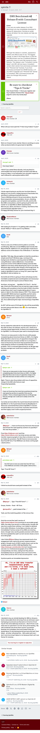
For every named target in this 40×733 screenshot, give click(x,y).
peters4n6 (9, 667)
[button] (3, 2)
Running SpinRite (22, 655)
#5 (38, 224)
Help (12, 727)
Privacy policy (6, 727)
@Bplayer (6, 425)
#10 (38, 456)
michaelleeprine (11, 655)
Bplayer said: (6, 367)
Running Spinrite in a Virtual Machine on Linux (22, 673)
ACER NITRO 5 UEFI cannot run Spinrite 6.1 (21, 699)
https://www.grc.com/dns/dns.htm (12, 547)
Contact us (15, 724)
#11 (38, 483)
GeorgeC (5, 10)
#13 (38, 615)
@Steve (11, 539)
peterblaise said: (8, 460)
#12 (38, 499)
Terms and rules (24, 724)
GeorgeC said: (7, 162)
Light (3, 721)
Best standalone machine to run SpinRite (20, 654)
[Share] (35, 124)
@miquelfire (7, 509)
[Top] (15, 727)
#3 (38, 158)
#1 (38, 124)
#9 (38, 423)
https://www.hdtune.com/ (9, 435)
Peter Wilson (10, 688)
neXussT (9, 675)
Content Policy (6, 724)
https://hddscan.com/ (11, 433)
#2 (38, 140)
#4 (38, 189)
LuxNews (9, 701)
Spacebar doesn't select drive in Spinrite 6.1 (21, 665)
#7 (38, 323)
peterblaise (11, 660)
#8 (38, 364)
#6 (38, 242)
